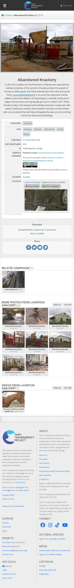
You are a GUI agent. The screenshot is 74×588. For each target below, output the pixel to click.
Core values (44, 467)
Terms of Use (8, 499)
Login (4, 570)
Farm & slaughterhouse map (14, 550)
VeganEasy (44, 574)
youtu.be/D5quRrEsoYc (24, 94)
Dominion (13, 542)
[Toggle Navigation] (4, 5)
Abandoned (49, 129)
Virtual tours (7, 554)
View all (57, 304)
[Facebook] (42, 525)
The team (43, 459)
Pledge (42, 566)
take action (24, 490)
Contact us (44, 479)
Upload (67, 304)
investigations (8, 490)
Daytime (37, 129)
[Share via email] (39, 247)
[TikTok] (57, 525)
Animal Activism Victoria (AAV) (51, 152)
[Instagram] (50, 525)
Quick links (7, 578)
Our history (44, 463)
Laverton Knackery (32, 182)
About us (43, 455)
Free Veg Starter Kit (47, 570)
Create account (8, 574)
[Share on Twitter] (34, 247)
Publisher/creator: (30, 152)
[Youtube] (65, 525)
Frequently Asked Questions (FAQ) (54, 471)
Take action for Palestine (13, 506)
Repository (10, 546)
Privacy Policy (8, 495)
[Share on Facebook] (28, 247)
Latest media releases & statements (54, 550)
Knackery (27, 123)
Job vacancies (45, 475)
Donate (5, 522)
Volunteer (6, 526)
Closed (60, 129)
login (42, 229)
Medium (33, 233)
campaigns (19, 487)
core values (20, 482)
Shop (4, 531)
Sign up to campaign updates (52, 538)
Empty (26, 134)
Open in (33, 186)
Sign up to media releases (50, 554)
